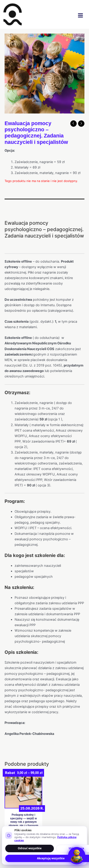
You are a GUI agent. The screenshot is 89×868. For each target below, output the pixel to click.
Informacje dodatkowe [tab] (23, 212)
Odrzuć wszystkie (30, 848)
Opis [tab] (8, 203)
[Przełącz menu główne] (80, 15)
